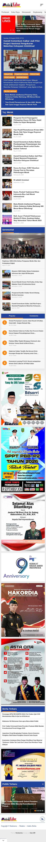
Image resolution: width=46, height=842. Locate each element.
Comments (34, 316)
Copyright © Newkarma (9, 826)
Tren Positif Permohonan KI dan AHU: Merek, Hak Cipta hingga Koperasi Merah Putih (29, 132)
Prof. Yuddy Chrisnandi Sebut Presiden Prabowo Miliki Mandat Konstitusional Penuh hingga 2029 (23, 727)
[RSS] (42, 819)
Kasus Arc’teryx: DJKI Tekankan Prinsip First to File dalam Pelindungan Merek (26, 170)
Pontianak (9, 77)
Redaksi (22, 826)
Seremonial (22, 77)
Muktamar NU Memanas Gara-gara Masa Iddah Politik (20, 721)
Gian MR (32, 833)
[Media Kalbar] (11, 5)
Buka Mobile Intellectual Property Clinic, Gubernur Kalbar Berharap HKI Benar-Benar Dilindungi (22, 97)
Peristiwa (34, 74)
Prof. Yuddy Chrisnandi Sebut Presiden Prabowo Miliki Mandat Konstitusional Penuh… (20, 803)
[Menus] (42, 5)
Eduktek (8, 74)
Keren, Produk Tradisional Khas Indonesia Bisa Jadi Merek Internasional (26, 194)
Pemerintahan (21, 74)
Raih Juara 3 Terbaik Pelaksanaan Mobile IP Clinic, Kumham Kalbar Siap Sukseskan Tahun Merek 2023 (28, 218)
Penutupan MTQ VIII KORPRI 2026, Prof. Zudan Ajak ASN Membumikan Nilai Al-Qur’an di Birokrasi (21, 715)
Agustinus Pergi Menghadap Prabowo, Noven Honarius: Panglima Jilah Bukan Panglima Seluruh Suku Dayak (21, 734)
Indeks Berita (31, 826)
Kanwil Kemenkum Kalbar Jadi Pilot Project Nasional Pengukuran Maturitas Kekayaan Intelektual (22, 43)
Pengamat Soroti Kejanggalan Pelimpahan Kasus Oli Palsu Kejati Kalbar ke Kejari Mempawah (27, 120)
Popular (12, 316)
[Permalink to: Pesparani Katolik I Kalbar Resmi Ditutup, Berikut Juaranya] (6, 296)
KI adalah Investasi (21, 180)
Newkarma (19, 833)
